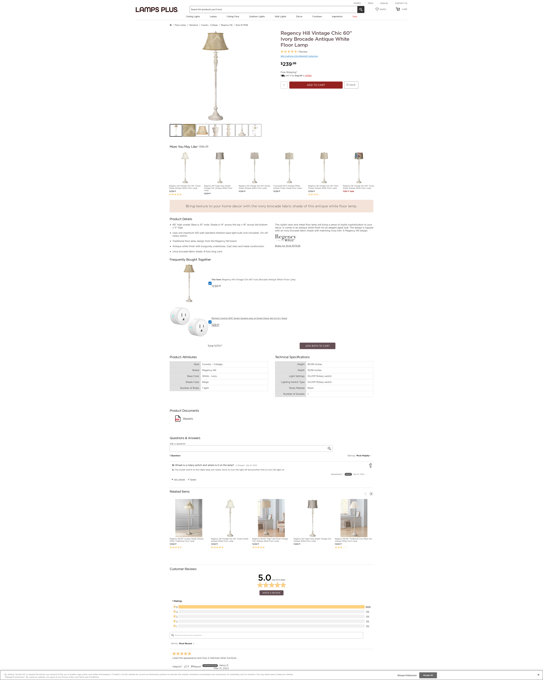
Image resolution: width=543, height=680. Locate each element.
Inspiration (337, 16)
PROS (370, 3)
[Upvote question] (370, 463)
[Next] (371, 492)
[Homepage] (171, 25)
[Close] (538, 675)
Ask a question (177, 442)
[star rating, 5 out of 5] (289, 51)
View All (203, 146)
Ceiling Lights (193, 16)
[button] (176, 130)
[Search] (360, 9)
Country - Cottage (209, 25)
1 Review (302, 51)
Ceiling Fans (233, 16)
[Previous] (365, 492)
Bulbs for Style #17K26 (287, 245)
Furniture (317, 16)
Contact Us (401, 3)
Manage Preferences (407, 675)
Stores (357, 3)
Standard (193, 25)
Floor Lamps (180, 25)
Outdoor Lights (257, 16)
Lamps (213, 16)
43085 (308, 75)
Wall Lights (280, 16)
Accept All (428, 675)
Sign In (384, 3)
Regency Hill (226, 25)
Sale (355, 16)
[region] (271, 675)
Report (197, 665)
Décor (299, 16)
